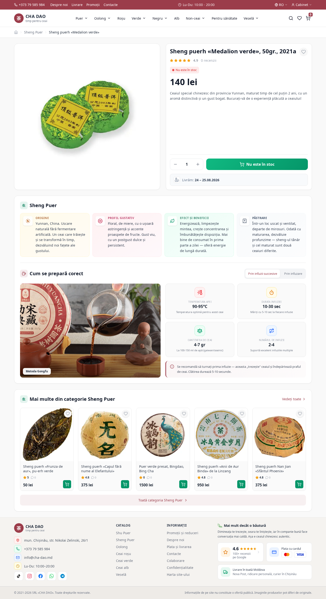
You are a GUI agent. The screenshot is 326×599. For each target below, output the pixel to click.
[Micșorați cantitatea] (175, 164)
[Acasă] (16, 32)
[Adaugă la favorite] (303, 52)
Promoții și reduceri (182, 533)
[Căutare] (291, 18)
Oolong (100, 18)
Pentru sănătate (224, 18)
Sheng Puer (33, 32)
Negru (157, 18)
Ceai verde (124, 560)
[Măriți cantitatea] (198, 164)
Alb (176, 18)
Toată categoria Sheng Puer (160, 500)
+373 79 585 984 (32, 4)
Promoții (93, 4)
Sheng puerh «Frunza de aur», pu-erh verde (43, 468)
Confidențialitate (180, 567)
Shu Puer (123, 533)
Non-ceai (193, 18)
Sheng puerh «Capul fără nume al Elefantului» (101, 468)
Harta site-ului (178, 574)
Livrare (77, 4)
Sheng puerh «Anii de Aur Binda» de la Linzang (218, 468)
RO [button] (281, 4)
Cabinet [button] (302, 4)
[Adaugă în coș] (67, 484)
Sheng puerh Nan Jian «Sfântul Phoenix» (273, 468)
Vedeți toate (291, 399)
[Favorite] (299, 18)
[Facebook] (40, 576)
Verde (136, 18)
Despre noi (59, 4)
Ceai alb (122, 567)
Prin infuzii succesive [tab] (262, 273)
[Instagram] (29, 576)
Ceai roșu (123, 553)
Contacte (111, 4)
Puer (79, 18)
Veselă (249, 18)
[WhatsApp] (51, 576)
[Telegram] (62, 576)
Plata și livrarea (179, 546)
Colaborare (175, 560)
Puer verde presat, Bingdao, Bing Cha (161, 468)
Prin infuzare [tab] (293, 273)
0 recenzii (208, 60)
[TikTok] (18, 576)
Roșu (121, 18)
